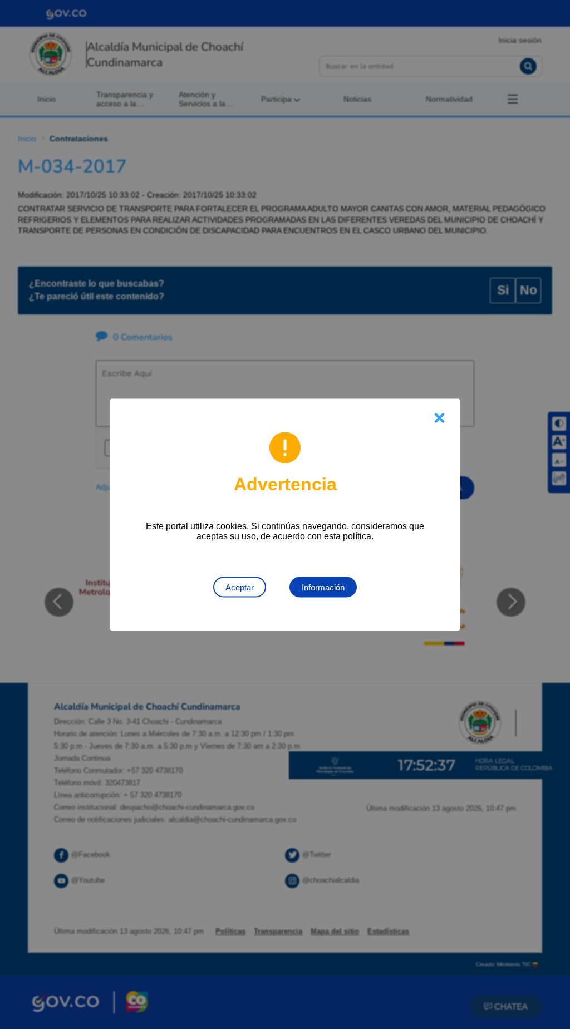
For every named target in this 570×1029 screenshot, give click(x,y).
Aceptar (239, 587)
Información (323, 587)
